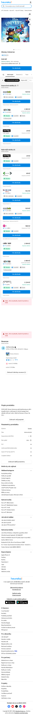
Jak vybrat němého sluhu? (8, 520)
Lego (2, 564)
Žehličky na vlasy (5, 481)
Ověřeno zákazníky (6, 686)
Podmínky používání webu (21, 713)
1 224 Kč (27, 282)
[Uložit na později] (30, 24)
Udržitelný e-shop (6, 698)
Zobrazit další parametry (16, 462)
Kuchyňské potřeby (6, 473)
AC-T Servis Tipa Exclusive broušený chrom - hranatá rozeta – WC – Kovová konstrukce (16, 545)
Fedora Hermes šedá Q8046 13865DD (11, 547)
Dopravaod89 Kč (26, 175)
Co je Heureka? (5, 611)
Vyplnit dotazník (16, 595)
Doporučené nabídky (13, 80)
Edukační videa (5, 677)
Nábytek (3, 569)
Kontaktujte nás (16, 590)
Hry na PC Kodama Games (8, 510)
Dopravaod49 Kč (26, 133)
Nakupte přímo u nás (6, 644)
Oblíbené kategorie (7, 471)
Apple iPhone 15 (5, 555)
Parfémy (3, 557)
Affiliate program (5, 675)
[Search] (3, 75)
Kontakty (3, 613)
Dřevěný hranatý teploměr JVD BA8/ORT (12, 535)
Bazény (3, 560)
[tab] (10, 75)
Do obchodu (16, 101)
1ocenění (19, 97)
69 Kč (28, 173)
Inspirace (3, 696)
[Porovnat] (30, 14)
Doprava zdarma (26, 94)
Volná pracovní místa (6, 618)
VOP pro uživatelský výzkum (8, 653)
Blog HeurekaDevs (6, 625)
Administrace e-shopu (7, 660)
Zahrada (3, 567)
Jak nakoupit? (4, 637)
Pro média (4, 620)
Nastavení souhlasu (6, 646)
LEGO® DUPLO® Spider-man (8, 488)
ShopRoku (4, 689)
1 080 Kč (27, 109)
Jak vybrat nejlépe (7, 517)
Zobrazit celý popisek (16, 420)
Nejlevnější (24, 80)
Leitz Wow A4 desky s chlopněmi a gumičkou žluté (14, 533)
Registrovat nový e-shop (7, 663)
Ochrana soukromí (6, 649)
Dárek (23, 116)
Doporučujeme (6, 552)
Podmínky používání (6, 616)
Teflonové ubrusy (6, 490)
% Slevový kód (7, 118)
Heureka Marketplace (7, 667)
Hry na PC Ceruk (5, 507)
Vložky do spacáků (6, 476)
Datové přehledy (5, 672)
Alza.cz (26, 349)
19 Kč (28, 131)
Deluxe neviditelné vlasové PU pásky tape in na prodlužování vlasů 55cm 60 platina (16, 538)
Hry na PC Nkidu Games (7, 503)
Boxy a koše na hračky (7, 483)
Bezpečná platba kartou (7, 651)
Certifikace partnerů (6, 693)
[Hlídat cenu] (30, 19)
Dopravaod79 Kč (26, 228)
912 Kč (27, 191)
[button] (10, 75)
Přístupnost (4, 630)
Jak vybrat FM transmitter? (8, 525)
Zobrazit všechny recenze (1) (16, 372)
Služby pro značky (6, 670)
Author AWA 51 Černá (7, 540)
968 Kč (27, 226)
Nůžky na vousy (5, 492)
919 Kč (27, 92)
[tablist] (16, 75)
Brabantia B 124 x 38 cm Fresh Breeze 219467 (13, 542)
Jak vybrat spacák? (6, 522)
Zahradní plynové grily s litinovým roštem (12, 495)
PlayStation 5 (4, 562)
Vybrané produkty (7, 530)
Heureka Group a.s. (20, 711)
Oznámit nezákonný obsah (8, 627)
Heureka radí (4, 642)
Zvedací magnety (5, 478)
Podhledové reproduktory (8, 485)
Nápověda (4, 679)
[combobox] (16, 6)
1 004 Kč (27, 243)
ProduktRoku (4, 691)
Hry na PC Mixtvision (6, 512)
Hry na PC (12, 10)
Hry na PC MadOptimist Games (9, 505)
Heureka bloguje (5, 623)
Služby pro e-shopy (6, 665)
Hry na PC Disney (19, 10)
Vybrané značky (6, 500)
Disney (30, 428)
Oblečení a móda (5, 571)
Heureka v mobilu (5, 639)
